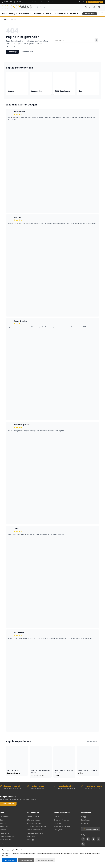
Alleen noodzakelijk (26, 860)
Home (6, 19)
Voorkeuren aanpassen (45, 860)
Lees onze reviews (92, 829)
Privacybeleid (58, 830)
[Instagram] (88, 839)
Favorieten (90, 7)
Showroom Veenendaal (62, 820)
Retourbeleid (31, 836)
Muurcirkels (4, 826)
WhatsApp (30, 840)
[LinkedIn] (83, 844)
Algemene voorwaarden (62, 826)
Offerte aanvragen (33, 820)
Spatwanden (4, 817)
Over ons (57, 817)
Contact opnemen (33, 817)
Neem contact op (8, 803)
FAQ (94, 7)
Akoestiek (3, 823)
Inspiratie (3, 843)
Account (86, 7)
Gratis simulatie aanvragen (36, 826)
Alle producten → (93, 742)
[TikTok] (98, 839)
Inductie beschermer (7, 836)
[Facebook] (83, 839)
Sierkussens (4, 830)
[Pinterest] (93, 839)
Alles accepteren (9, 860)
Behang (2, 820)
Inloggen (84, 817)
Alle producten (27, 52)
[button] (102, 13)
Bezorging (57, 823)
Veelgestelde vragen (34, 823)
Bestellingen (85, 820)
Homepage (12, 52)
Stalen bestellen (5, 840)
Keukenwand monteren (35, 833)
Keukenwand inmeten (34, 830)
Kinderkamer (4, 833)
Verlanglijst (85, 823)
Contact (81, 2)
